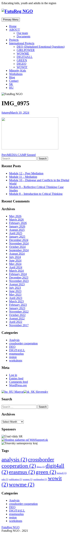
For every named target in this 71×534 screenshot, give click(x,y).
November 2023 (19, 281)
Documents (23, 36)
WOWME (23, 53)
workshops (15, 360)
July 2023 (15, 287)
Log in (13, 375)
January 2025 (17, 236)
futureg (6, 112)
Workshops (16, 74)
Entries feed (16, 378)
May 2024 (15, 263)
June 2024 (15, 260)
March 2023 (16, 301)
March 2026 (16, 219)
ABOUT (14, 29)
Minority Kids (17, 70)
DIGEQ (21, 63)
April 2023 (15, 298)
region (13, 357)
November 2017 (19, 325)
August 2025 (17, 229)
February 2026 (18, 223)
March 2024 (16, 270)
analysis (14, 459)
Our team (22, 33)
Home (12, 26)
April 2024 (15, 267)
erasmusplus (16, 353)
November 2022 (19, 311)
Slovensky (41, 391)
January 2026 (17, 226)
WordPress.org (18, 385)
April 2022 (15, 321)
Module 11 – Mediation (23, 176)
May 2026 (15, 216)
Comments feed (18, 381)
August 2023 (17, 284)
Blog (12, 77)
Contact (13, 80)
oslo (5, 479)
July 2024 (15, 257)
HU (11, 87)
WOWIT (22, 67)
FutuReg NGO (11, 527)
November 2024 (19, 243)
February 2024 (18, 274)
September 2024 (19, 250)
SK (11, 84)
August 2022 (17, 318)
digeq (41, 467)
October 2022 (17, 315)
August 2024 (17, 253)
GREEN (22, 60)
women (28, 479)
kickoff (62, 473)
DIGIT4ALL (25, 57)
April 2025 (15, 233)
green (46, 472)
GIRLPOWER (26, 50)
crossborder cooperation (23, 343)
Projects (14, 39)
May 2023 (15, 294)
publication (15, 479)
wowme (21, 484)
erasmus (22, 472)
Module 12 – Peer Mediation (26, 173)
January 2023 (17, 308)
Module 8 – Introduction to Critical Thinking (35, 193)
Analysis (14, 340)
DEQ (12, 346)
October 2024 (17, 246)
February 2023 (18, 304)
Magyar (19, 391)
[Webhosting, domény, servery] (25, 439)
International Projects (21, 43)
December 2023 (18, 277)
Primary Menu (10, 19)
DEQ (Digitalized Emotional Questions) (41, 46)
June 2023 (15, 291)
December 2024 (18, 240)
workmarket (40, 479)
